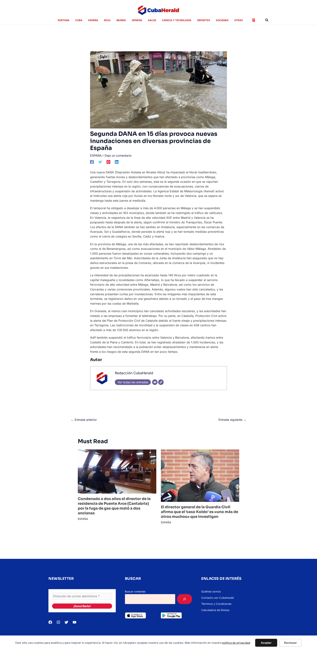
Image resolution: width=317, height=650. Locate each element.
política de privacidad (236, 642)
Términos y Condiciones (216, 603)
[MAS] (184, 599)
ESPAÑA (96, 155)
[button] (267, 20)
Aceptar (266, 642)
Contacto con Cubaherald (217, 597)
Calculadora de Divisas (215, 610)
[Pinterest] (108, 162)
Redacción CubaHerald (134, 373)
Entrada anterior (84, 420)
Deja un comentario (118, 155)
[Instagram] (58, 622)
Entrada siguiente (232, 420)
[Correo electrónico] (155, 382)
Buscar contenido (135, 591)
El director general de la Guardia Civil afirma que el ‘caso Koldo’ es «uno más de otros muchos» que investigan (199, 512)
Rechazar (290, 642)
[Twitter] (100, 162)
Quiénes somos (211, 591)
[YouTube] (74, 622)
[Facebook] (92, 162)
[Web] (161, 382)
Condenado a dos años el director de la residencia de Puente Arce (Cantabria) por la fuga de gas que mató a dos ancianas (114, 506)
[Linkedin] (117, 162)
